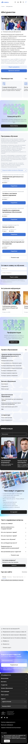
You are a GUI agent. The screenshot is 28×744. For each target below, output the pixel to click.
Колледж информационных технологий (11, 365)
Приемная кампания (14, 70)
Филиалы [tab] (9, 577)
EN (15, 2)
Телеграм (18, 656)
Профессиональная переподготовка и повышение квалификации (11, 404)
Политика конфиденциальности (8, 722)
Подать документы (14, 67)
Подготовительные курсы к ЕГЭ (9, 406)
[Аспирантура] (14, 417)
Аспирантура (5, 415)
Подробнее (14, 186)
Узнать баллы (14, 125)
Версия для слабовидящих (7, 724)
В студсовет (14, 512)
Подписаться (14, 665)
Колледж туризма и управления (9, 375)
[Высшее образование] (14, 385)
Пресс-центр (4, 694)
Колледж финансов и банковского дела (11, 363)
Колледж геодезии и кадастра (9, 373)
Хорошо (7, 741)
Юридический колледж (7, 360)
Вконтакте (12, 656)
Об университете (6, 675)
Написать (14, 565)
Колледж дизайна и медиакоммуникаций (11, 368)
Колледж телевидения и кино (8, 370)
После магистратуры (6, 417)
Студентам (4, 685)
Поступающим (5, 691)
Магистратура (5, 389)
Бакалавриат (4, 384)
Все (26, 349)
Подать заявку (14, 277)
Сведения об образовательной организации (11, 727)
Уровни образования (7, 688)
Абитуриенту (4, 732)
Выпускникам (4, 678)
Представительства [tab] (18, 577)
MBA (2, 409)
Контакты (24, 572)
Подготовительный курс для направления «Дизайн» (12, 400)
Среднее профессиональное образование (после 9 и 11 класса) (11, 356)
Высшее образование (8, 381)
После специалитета (6, 420)
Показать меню (26, 2)
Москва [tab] (4, 577)
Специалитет (4, 386)
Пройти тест (14, 342)
